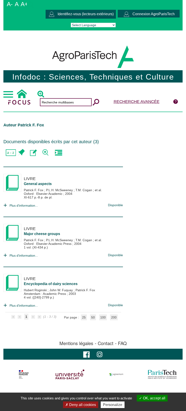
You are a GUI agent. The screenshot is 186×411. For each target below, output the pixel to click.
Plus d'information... (24, 205)
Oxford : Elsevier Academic (43, 193)
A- (10, 4)
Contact (105, 343)
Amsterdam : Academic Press (45, 294)
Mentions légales (76, 343)
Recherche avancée (136, 101)
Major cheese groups (42, 234)
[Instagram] (99, 354)
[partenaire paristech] (162, 374)
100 (103, 317)
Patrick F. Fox (34, 190)
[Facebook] (86, 354)
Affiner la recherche (46, 153)
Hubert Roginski (36, 290)
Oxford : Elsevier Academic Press (48, 244)
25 (84, 317)
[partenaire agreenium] (116, 374)
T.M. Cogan (84, 190)
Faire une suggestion (33, 153)
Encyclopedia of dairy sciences (51, 284)
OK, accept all (153, 398)
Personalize (112, 405)
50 (93, 317)
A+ (24, 4)
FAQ (122, 343)
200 (114, 317)
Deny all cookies (82, 405)
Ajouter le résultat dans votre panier (21, 153)
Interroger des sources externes (58, 153)
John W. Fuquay (61, 290)
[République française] (23, 374)
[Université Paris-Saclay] (70, 374)
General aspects (38, 184)
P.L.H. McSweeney (60, 190)
